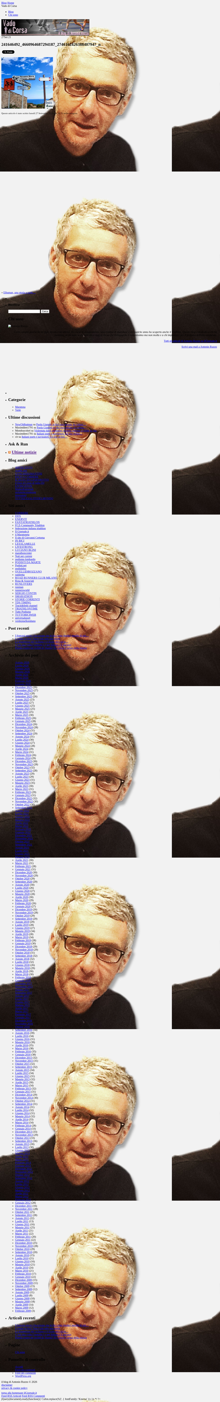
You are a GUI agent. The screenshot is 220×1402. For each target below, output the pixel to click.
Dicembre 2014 (23, 1094)
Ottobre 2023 (22, 767)
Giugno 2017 (22, 1002)
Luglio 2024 (22, 739)
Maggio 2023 (22, 782)
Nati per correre (23, 556)
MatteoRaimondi (24, 489)
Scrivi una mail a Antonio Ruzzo (199, 346)
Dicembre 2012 (23, 1168)
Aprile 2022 (21, 823)
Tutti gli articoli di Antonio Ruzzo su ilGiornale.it (190, 340)
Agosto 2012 (22, 1181)
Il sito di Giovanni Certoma (30, 537)
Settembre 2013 (23, 1141)
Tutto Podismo (23, 611)
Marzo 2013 (21, 1159)
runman (19, 587)
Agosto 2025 (22, 699)
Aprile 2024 (21, 748)
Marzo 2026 (21, 677)
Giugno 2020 (22, 890)
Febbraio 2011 (23, 1236)
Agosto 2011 (22, 1218)
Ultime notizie (24, 452)
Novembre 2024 (24, 727)
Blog (11, 11)
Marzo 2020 (21, 900)
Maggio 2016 (22, 1042)
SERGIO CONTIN (26, 593)
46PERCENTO (23, 467)
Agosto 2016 (22, 1033)
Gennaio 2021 (23, 869)
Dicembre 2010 (23, 1242)
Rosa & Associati (24, 580)
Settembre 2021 (23, 844)
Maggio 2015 (22, 1079)
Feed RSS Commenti (33, 1395)
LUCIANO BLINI (25, 550)
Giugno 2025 (22, 705)
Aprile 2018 (21, 971)
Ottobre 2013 (22, 1137)
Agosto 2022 (22, 810)
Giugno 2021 (22, 853)
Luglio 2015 (22, 1073)
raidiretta (20, 574)
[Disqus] (110, 160)
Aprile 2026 (21, 674)
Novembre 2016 (24, 1023)
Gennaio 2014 (23, 1128)
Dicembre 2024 (23, 724)
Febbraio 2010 (23, 1273)
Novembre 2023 (24, 764)
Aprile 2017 (21, 1008)
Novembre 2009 (24, 1283)
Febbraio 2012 (23, 1199)
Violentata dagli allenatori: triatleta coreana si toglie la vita (65, 430)
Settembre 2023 (23, 770)
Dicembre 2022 (23, 798)
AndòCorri (21, 470)
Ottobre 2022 (22, 804)
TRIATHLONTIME (26, 608)
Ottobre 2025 (22, 693)
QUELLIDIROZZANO (28, 571)
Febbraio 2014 (23, 1125)
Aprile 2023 (21, 786)
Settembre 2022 (23, 807)
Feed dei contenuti (25, 1369)
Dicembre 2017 (23, 983)
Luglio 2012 (22, 1184)
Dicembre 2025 (23, 687)
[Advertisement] (34, 372)
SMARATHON (24, 596)
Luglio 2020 (22, 887)
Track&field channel (26, 605)
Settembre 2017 (23, 992)
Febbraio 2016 (23, 1051)
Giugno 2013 (22, 1150)
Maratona (20, 406)
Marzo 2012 (21, 1196)
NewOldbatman (23, 424)
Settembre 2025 (23, 696)
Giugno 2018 (22, 965)
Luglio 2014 (22, 1110)
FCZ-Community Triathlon (30, 525)
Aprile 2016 (21, 1045)
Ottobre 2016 (22, 1026)
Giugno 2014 (22, 1113)
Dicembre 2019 (23, 909)
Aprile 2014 (21, 1119)
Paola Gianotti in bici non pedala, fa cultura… (61, 424)
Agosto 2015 (22, 1070)
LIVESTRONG (24, 546)
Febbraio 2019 (23, 940)
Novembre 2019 (24, 912)
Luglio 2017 (22, 999)
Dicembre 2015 (23, 1057)
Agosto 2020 (22, 884)
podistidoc (20, 568)
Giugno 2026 (22, 668)
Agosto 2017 (22, 995)
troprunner (20, 495)
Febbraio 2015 (23, 1088)
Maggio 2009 (22, 1301)
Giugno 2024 (22, 742)
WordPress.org (23, 1376)
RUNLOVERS (23, 583)
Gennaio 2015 (23, 1091)
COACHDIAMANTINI (28, 473)
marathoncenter (23, 553)
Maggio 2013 (22, 1153)
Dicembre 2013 (23, 1131)
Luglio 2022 (22, 813)
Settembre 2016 (23, 1029)
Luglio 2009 (22, 1295)
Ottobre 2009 (22, 1286)
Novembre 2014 (24, 1097)
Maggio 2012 (22, 1190)
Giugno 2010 (22, 1261)
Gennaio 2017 (23, 1017)
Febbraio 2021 (23, 866)
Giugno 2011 (22, 1224)
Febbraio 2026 (23, 681)
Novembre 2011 (24, 1208)
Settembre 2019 (23, 918)
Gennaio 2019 (23, 943)
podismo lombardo (25, 559)
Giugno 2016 (22, 1039)
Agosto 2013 (22, 1144)
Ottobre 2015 (22, 1063)
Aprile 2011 (21, 1230)
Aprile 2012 (21, 1193)
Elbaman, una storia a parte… (19, 292)
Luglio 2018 (22, 962)
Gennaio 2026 (23, 684)
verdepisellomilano (25, 621)
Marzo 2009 (21, 1307)
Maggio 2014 (22, 1116)
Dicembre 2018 (23, 946)
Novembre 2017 (24, 986)
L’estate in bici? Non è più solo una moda (37, 638)
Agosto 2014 (22, 1107)
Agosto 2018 (22, 958)
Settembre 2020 (23, 881)
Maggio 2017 (22, 1005)
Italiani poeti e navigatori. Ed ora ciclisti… (59, 433)
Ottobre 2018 (22, 952)
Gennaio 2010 (23, 1276)
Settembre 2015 (23, 1066)
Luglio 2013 (22, 1147)
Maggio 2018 (22, 968)
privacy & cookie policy (14, 1388)
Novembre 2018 (24, 949)
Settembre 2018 (23, 955)
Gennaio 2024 (23, 758)
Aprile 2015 (21, 1082)
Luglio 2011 (21, 1221)
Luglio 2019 (22, 924)
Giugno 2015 (22, 1076)
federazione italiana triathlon (30, 528)
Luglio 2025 (22, 702)
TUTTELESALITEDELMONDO (34, 498)
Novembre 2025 (24, 690)
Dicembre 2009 (23, 1280)
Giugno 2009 (22, 1298)
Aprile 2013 (21, 1156)
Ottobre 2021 (22, 841)
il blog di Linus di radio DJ (29, 482)
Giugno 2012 (22, 1187)
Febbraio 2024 (23, 755)
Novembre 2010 (24, 1246)
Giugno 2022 (22, 816)
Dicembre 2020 (23, 872)
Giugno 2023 (22, 779)
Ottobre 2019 (22, 915)
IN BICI (19, 540)
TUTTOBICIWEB (25, 614)
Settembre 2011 (23, 1215)
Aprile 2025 (21, 711)
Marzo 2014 (21, 1122)
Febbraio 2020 (23, 903)
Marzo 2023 (21, 789)
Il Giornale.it (22, 531)
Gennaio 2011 (22, 1239)
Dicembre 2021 (23, 835)
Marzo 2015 (21, 1085)
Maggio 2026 (22, 671)
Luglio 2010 (22, 1258)
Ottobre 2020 (22, 878)
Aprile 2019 (21, 934)
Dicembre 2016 (23, 1020)
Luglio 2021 (22, 850)
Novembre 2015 (24, 1060)
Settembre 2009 (23, 1289)
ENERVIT (21, 519)
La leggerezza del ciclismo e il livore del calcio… (41, 641)
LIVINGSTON (23, 486)
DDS (18, 516)
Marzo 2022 (21, 826)
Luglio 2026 (22, 665)
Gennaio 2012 (23, 1202)
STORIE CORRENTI (27, 599)
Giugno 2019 (22, 928)
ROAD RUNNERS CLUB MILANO (36, 577)
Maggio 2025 (22, 708)
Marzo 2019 (21, 937)
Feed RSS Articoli (11, 1395)
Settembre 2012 (23, 1178)
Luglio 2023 (22, 776)
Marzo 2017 (21, 1011)
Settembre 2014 (23, 1104)
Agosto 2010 (22, 1255)
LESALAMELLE (25, 543)
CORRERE (21, 512)
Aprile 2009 (21, 1304)
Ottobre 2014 (22, 1100)
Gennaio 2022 (23, 832)
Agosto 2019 (22, 921)
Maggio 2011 (22, 1227)
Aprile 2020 (21, 897)
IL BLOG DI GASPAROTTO (32, 479)
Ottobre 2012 (22, 1175)
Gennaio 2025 (23, 721)
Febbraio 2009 (23, 1310)
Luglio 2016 (22, 1036)
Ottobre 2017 (22, 989)
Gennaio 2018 (23, 980)
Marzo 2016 (21, 1048)
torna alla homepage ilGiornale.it (19, 1392)
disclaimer (6, 1384)
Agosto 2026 (22, 662)
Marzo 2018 (21, 974)
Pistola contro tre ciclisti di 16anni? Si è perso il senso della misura (51, 647)
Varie (18, 410)
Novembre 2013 (24, 1134)
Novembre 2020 (24, 875)
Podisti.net (20, 565)
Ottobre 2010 (22, 1249)
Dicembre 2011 (23, 1205)
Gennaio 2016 (23, 1054)
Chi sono (13, 14)
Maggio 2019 (22, 931)
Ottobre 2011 (22, 1212)
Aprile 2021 (21, 860)
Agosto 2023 (22, 773)
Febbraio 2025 (23, 718)
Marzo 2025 (21, 715)
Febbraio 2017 (23, 1014)
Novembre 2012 (24, 1171)
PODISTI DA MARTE (28, 562)
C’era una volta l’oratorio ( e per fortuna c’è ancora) (43, 644)
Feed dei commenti (25, 1372)
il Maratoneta (22, 534)
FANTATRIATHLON (27, 522)
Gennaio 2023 (23, 795)
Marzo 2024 (21, 752)
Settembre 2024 (23, 733)
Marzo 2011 (21, 1233)
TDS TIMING (23, 602)
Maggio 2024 (22, 745)
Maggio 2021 (22, 857)
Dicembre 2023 (23, 761)
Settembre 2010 (23, 1252)
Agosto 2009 (22, 1292)
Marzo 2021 (21, 863)
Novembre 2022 (24, 801)
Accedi (19, 1366)
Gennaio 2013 (23, 1165)
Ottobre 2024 (22, 730)
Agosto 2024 (22, 736)
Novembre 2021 (24, 838)
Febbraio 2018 (23, 977)
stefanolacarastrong (25, 492)
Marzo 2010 (21, 1270)
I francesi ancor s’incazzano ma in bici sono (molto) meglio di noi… (52, 635)
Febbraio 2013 (23, 1162)
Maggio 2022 (22, 819)
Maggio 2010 (22, 1264)
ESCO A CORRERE (26, 476)
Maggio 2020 (22, 894)
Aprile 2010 (21, 1267)
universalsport (22, 617)
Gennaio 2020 (23, 906)
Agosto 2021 (22, 847)
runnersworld (22, 590)
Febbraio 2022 (23, 829)
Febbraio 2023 (23, 792)
